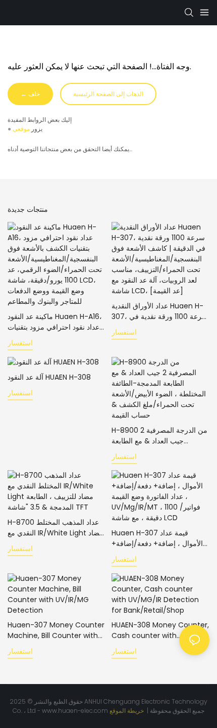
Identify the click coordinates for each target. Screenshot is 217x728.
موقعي (21, 128)
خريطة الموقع (127, 710)
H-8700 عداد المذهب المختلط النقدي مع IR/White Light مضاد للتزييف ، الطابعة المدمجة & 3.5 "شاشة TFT (55, 527)
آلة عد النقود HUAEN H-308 (49, 377)
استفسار (20, 343)
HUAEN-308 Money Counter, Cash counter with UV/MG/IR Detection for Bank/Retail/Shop (160, 630)
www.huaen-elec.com (76, 710)
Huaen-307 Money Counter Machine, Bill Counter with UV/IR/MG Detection (56, 630)
